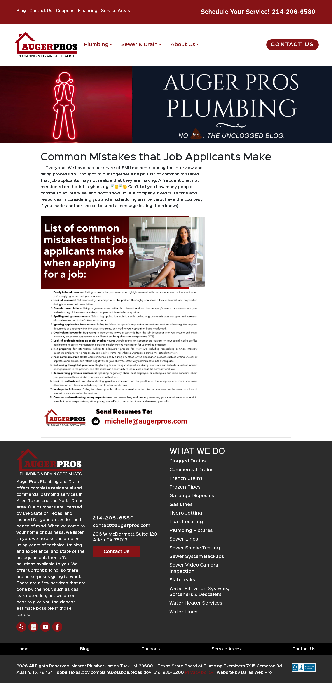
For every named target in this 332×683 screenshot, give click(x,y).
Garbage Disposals (191, 496)
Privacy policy (199, 672)
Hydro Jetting (185, 513)
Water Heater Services (195, 603)
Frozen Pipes (185, 487)
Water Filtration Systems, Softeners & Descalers (199, 592)
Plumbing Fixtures (191, 531)
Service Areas (115, 11)
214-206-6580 (294, 11)
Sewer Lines (183, 539)
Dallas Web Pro (256, 672)
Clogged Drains (187, 461)
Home (22, 649)
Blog (21, 11)
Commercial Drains (191, 470)
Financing (87, 11)
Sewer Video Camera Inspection (193, 568)
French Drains (186, 478)
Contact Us (40, 11)
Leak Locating (186, 522)
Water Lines (183, 612)
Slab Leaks (182, 580)
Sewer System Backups (196, 557)
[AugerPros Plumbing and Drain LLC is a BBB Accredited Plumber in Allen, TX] (304, 671)
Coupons (65, 11)
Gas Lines (181, 505)
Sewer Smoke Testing (194, 548)
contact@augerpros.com (121, 526)
